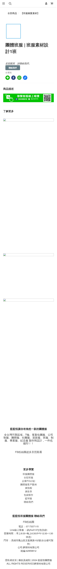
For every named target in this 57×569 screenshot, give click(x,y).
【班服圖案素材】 (30, 13)
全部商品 (12, 13)
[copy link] (25, 78)
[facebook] (13, 78)
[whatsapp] (19, 78)
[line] (7, 78)
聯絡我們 (13, 67)
